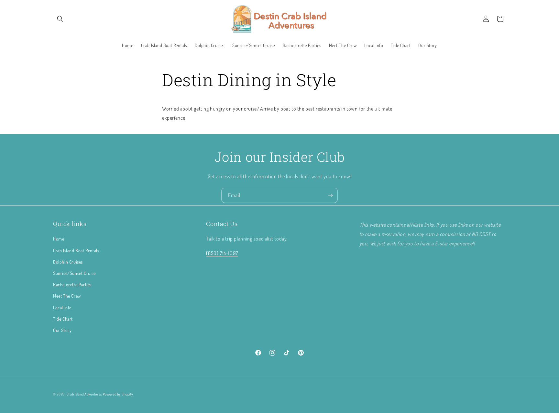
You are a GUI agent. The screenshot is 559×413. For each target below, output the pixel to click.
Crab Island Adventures (84, 394)
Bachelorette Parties (72, 284)
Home (58, 239)
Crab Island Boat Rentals (76, 250)
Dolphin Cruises (68, 261)
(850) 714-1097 (222, 253)
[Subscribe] (330, 195)
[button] (60, 19)
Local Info (62, 307)
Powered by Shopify (118, 394)
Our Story (62, 330)
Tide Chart (63, 318)
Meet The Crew (67, 296)
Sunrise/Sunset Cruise (74, 273)
